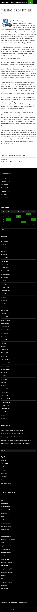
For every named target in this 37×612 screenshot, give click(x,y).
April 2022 (4, 385)
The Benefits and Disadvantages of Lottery (12, 161)
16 (33, 219)
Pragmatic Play (5, 188)
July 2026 (3, 244)
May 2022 (3, 382)
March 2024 (4, 310)
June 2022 (4, 379)
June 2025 (4, 284)
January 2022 (4, 395)
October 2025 (5, 271)
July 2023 (3, 336)
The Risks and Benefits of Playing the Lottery (13, 154)
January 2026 (4, 264)
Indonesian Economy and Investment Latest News (14, 2)
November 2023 (5, 323)
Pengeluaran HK (22, 602)
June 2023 (4, 340)
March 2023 (4, 349)
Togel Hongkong (5, 178)
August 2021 (4, 412)
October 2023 (5, 326)
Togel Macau (4, 476)
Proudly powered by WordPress (8, 609)
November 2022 (5, 362)
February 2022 (5, 392)
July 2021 (3, 415)
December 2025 (5, 267)
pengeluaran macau (6, 582)
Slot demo (3, 470)
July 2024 (3, 297)
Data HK (3, 460)
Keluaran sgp (4, 473)
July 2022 (3, 376)
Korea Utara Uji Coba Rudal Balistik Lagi (12, 433)
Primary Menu (35, 2)
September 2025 (5, 274)
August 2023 (4, 333)
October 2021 (5, 405)
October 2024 (5, 287)
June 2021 (4, 418)
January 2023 (4, 356)
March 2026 (4, 258)
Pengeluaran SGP (6, 181)
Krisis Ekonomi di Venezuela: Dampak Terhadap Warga (16, 440)
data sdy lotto (4, 588)
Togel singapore (5, 602)
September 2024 (5, 290)
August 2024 (4, 294)
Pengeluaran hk (5, 191)
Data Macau (4, 197)
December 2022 (5, 359)
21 (23, 222)
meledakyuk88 (18, 14)
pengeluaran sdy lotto (7, 569)
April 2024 (4, 307)
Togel (2, 497)
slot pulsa (3, 480)
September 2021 (5, 408)
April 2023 (4, 346)
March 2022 (4, 389)
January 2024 (4, 317)
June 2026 (4, 248)
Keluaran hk (14, 602)
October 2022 (5, 366)
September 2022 (5, 369)
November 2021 (5, 402)
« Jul (2, 230)
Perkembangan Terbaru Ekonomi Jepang (12, 430)
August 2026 (4, 241)
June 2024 (4, 300)
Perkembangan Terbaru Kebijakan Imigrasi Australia (15, 443)
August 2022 (4, 372)
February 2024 (5, 313)
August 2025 (4, 277)
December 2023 (5, 320)
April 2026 (4, 254)
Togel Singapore (5, 457)
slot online (4, 194)
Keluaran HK (4, 184)
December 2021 (5, 399)
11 (8, 219)
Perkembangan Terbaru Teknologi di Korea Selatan (15, 437)
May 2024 (3, 303)
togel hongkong (5, 466)
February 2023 (5, 353)
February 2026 (5, 261)
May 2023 (3, 343)
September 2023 (5, 330)
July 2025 (3, 281)
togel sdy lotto (5, 585)
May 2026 (3, 251)
